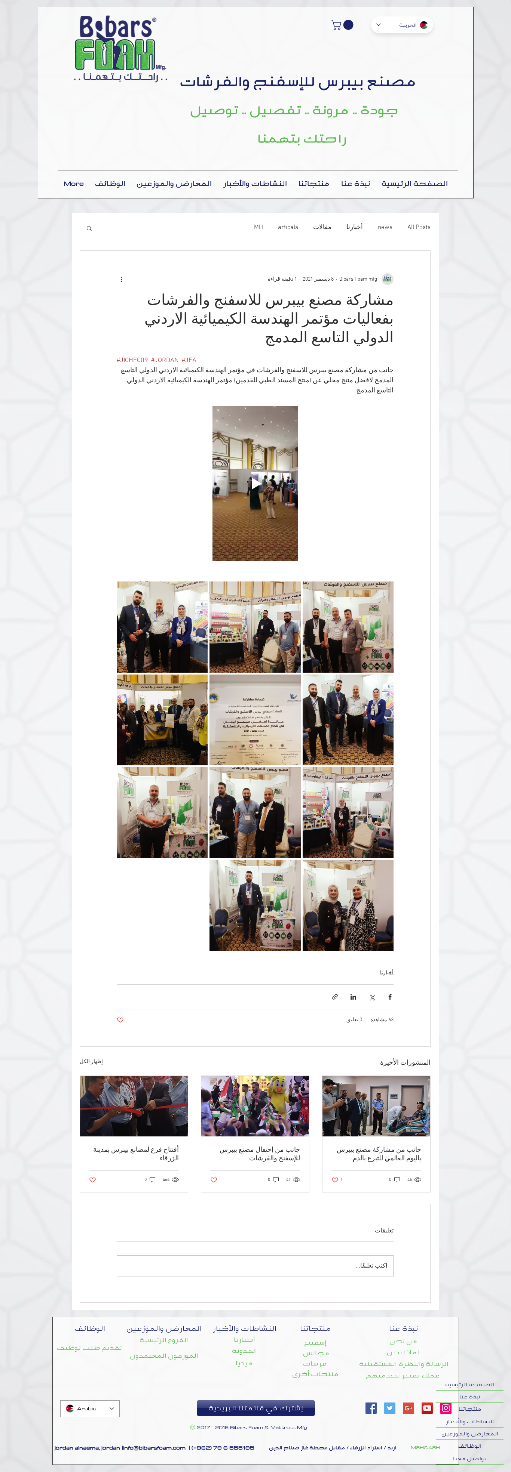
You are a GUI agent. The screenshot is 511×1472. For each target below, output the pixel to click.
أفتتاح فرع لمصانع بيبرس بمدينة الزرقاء (136, 1154)
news (385, 227)
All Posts (419, 227)
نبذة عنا (469, 1396)
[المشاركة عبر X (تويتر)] (371, 996)
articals (288, 227)
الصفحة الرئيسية (470, 1384)
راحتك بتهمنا (302, 138)
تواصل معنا (470, 1458)
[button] (343, 25)
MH (258, 227)
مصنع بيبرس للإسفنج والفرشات (298, 81)
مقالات (322, 227)
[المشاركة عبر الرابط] (335, 996)
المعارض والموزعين (470, 1433)
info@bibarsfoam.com (154, 1447)
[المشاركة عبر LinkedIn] (353, 996)
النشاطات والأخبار (470, 1421)
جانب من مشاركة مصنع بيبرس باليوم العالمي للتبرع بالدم (379, 1154)
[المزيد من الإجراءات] (121, 279)
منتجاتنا (470, 1408)
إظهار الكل (91, 1062)
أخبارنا (354, 227)
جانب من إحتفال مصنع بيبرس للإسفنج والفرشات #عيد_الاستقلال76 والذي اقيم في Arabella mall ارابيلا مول (255, 1154)
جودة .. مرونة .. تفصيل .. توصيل (294, 110)
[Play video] (255, 483)
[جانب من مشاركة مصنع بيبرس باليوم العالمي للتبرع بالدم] (376, 1106)
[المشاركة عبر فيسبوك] (390, 996)
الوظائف (469, 1445)
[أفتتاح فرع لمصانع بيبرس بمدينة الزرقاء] (134, 1106)
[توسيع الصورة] (348, 626)
